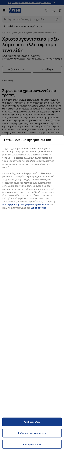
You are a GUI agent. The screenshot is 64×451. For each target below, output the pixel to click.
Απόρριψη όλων (32, 444)
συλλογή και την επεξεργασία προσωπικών (25, 204)
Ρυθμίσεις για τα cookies (32, 433)
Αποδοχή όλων (32, 422)
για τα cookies (38, 207)
